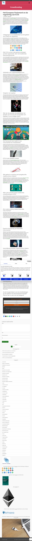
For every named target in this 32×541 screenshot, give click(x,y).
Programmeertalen (4, 437)
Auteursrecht (4, 361)
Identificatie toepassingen (5, 420)
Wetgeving (3, 455)
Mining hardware (4, 427)
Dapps (3, 402)
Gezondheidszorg (4, 414)
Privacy (3, 433)
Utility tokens (4, 450)
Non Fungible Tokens (5, 432)
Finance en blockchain (5, 409)
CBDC (3, 383)
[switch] (12, 275)
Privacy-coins (4, 435)
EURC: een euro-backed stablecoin (7, 357)
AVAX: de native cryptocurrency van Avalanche (8, 350)
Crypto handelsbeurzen (5, 396)
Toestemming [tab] (5, 263)
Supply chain (4, 445)
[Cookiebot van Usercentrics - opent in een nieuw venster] (27, 261)
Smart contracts (4, 440)
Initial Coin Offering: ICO (5, 422)
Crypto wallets (4, 399)
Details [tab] (16, 263)
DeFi (3, 404)
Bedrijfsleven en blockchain (6, 365)
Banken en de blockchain (5, 363)
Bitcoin (3, 368)
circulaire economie (5, 384)
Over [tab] (26, 263)
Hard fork (3, 415)
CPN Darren (5, 16)
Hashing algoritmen (5, 417)
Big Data (3, 366)
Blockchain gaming (5, 378)
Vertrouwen (4, 451)
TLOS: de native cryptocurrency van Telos (8, 352)
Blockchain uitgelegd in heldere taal (7, 381)
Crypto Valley (4, 397)
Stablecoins (4, 443)
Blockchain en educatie (5, 373)
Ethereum (3, 407)
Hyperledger (4, 419)
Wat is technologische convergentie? (7, 354)
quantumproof (4, 438)
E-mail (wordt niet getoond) (5, 335)
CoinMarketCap (4, 391)
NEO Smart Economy (5, 430)
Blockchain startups (5, 379)
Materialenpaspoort (5, 425)
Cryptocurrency (4, 401)
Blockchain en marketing (5, 376)
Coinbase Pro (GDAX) (5, 389)
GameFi (3, 412)
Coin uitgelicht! (4, 386)
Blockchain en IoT (4, 374)
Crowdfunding (4, 394)
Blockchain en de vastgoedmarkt (6, 371)
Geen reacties (9, 16)
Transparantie (4, 448)
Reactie (2, 323)
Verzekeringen (4, 453)
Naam (2, 332)
